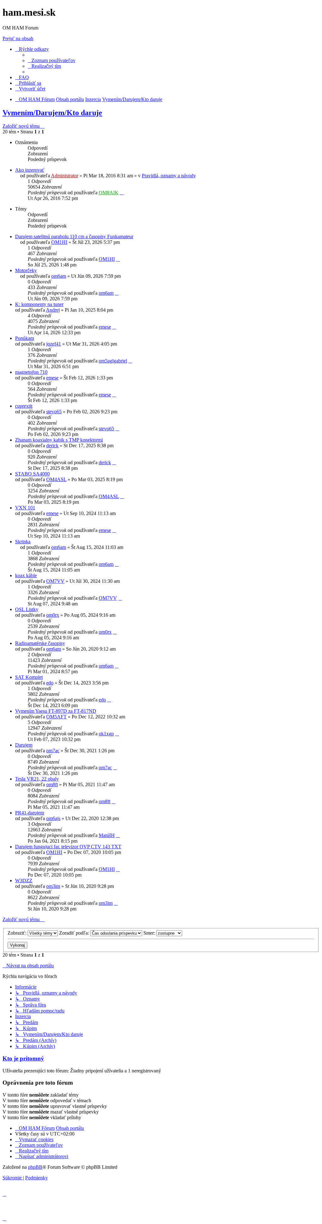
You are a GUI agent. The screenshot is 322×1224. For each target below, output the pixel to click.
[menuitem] (51, 60)
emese (105, 327)
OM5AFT (56, 716)
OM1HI (59, 242)
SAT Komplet (29, 677)
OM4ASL (56, 479)
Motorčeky (26, 270)
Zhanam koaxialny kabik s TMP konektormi (59, 440)
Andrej (53, 310)
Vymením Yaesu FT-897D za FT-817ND (55, 711)
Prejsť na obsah (18, 38)
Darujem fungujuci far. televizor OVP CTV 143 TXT (68, 846)
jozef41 (53, 343)
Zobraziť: (18, 933)
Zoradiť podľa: (74, 933)
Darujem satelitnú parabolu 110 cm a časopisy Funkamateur (74, 236)
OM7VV (55, 581)
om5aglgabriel (113, 360)
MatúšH (107, 835)
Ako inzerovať (29, 170)
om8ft (52, 784)
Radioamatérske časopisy (40, 643)
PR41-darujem (29, 812)
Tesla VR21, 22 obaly (37, 778)
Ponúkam (24, 338)
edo (49, 682)
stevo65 (54, 411)
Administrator (64, 175)
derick (52, 445)
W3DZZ (23, 880)
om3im (53, 886)
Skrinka (23, 541)
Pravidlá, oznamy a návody (169, 175)
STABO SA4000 (32, 473)
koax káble (26, 575)
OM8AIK (109, 192)
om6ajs (53, 818)
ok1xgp (106, 733)
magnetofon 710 (31, 372)
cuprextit (23, 406)
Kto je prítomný (23, 1058)
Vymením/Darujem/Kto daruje (52, 113)
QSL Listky (26, 609)
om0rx (52, 615)
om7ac (52, 750)
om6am (58, 276)
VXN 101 (25, 507)
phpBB (35, 1167)
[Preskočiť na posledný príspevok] (122, 192)
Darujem (23, 745)
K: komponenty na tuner (39, 304)
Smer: (149, 933)
